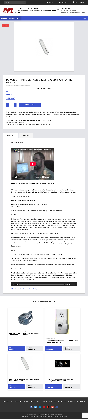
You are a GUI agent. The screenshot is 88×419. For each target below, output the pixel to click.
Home (51, 401)
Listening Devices (18, 85)
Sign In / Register (79, 2)
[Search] (24, 2)
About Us (13, 401)
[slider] (73, 284)
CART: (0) (64, 2)
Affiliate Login (72, 401)
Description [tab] (10, 135)
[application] (44, 284)
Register (82, 401)
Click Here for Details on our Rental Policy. (24, 289)
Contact (45, 401)
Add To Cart (29, 104)
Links (27, 401)
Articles (38, 401)
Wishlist (51, 2)
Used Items (27, 85)
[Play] (13, 284)
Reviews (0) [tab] (26, 135)
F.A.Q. (32, 401)
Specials (6, 401)
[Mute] (69, 284)
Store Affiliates (59, 401)
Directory (21, 401)
